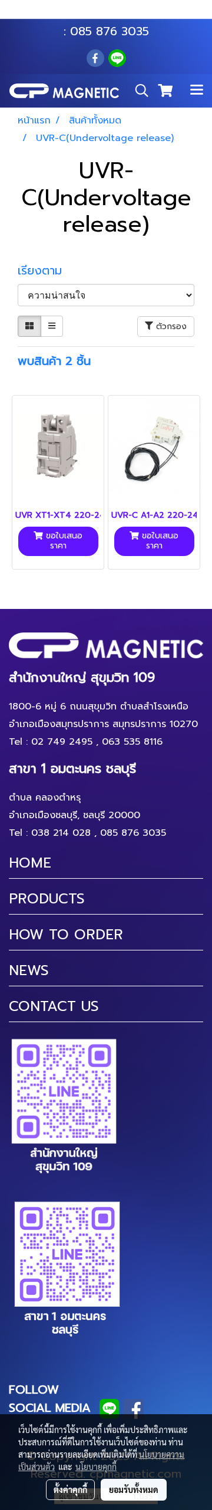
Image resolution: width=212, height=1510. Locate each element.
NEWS (29, 970)
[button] (138, 90)
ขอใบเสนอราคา (62, 541)
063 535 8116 (114, 13)
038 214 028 (61, 833)
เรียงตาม (46, 270)
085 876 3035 (109, 31)
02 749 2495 (61, 742)
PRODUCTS (47, 898)
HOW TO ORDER (66, 934)
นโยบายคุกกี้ (96, 1466)
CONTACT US (54, 1006)
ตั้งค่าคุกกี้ (70, 1489)
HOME (30, 862)
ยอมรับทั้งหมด (133, 1489)
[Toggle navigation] (197, 90)
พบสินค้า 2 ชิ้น (54, 361)
